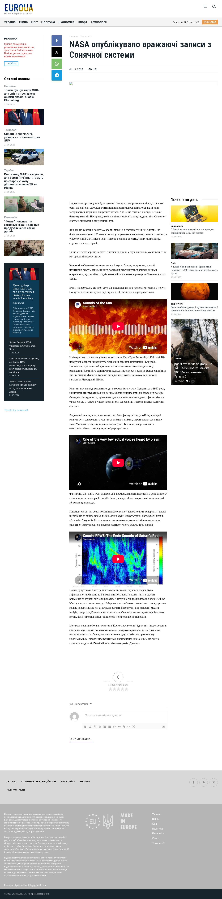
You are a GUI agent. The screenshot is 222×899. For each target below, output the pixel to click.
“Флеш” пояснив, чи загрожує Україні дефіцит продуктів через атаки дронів (21, 226)
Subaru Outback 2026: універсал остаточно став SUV (22, 137)
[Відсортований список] (104, 727)
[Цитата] (114, 727)
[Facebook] (57, 40)
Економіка (10, 217)
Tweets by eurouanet (16, 410)
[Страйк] (99, 727)
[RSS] (203, 782)
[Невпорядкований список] (109, 727)
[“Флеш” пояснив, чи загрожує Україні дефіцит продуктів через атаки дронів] (24, 248)
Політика (10, 86)
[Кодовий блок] (119, 727)
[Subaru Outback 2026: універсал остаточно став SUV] (24, 157)
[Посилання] (124, 727)
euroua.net (18, 303)
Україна (9, 170)
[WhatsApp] (57, 64)
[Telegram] (57, 75)
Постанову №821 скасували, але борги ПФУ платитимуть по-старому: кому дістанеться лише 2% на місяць (24, 181)
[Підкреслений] (95, 727)
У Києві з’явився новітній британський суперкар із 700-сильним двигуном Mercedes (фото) (194, 270)
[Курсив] (90, 727)
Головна (73, 36)
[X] (57, 52)
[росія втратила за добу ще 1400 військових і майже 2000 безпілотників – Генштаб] (194, 352)
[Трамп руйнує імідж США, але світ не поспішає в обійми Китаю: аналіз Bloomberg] (24, 117)
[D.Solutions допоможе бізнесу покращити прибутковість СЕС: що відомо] (194, 213)
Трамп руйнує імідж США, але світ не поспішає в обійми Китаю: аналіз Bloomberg (24, 292)
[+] (133, 726)
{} (128, 726)
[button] (214, 6)
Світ (173, 263)
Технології (10, 129)
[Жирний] (85, 727)
